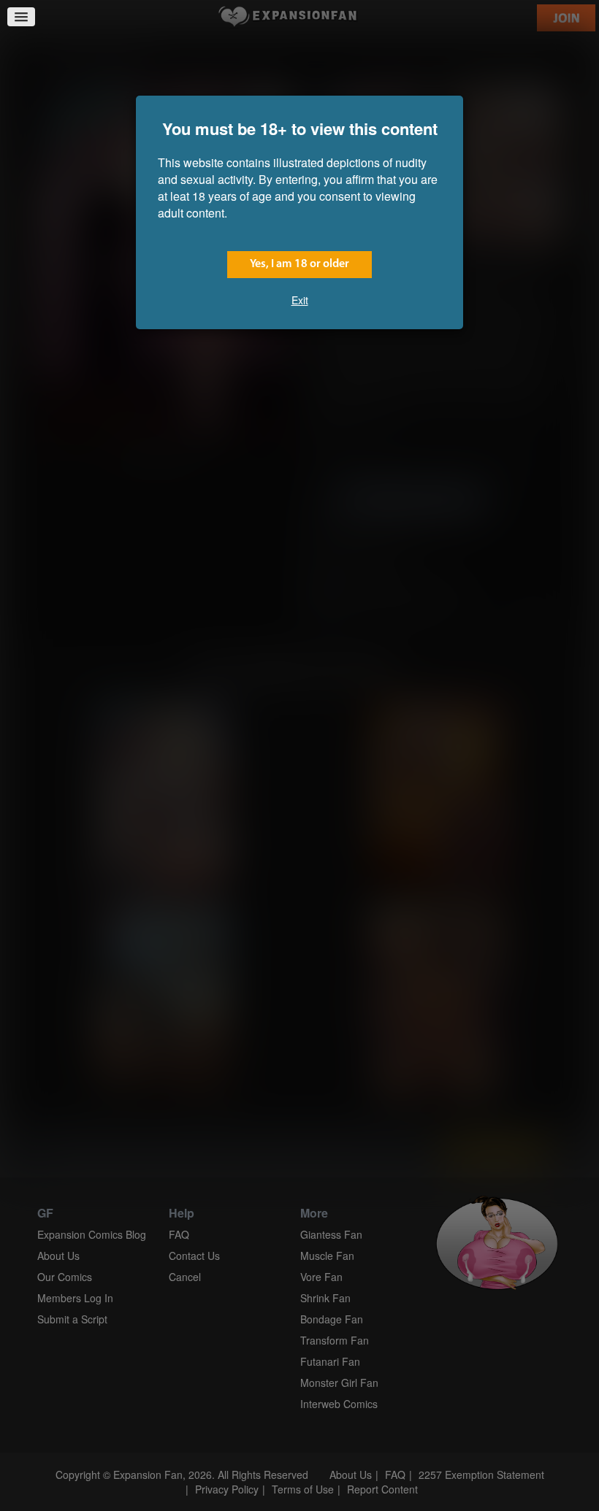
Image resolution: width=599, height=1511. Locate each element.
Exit (299, 300)
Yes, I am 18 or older (299, 264)
